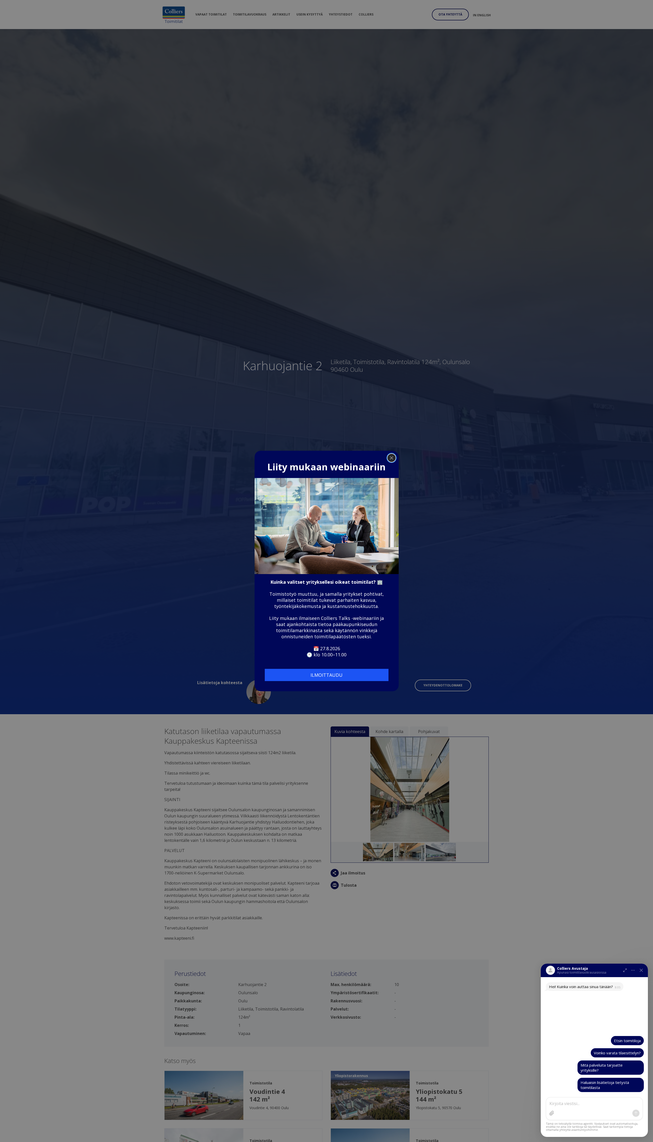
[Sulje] (641, 970)
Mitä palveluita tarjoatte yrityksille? (602, 1068)
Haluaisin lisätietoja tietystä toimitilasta (605, 1085)
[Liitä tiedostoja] (551, 1113)
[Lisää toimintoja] (633, 970)
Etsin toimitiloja (627, 1040)
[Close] (391, 458)
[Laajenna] (625, 970)
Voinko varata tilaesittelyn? (617, 1052)
